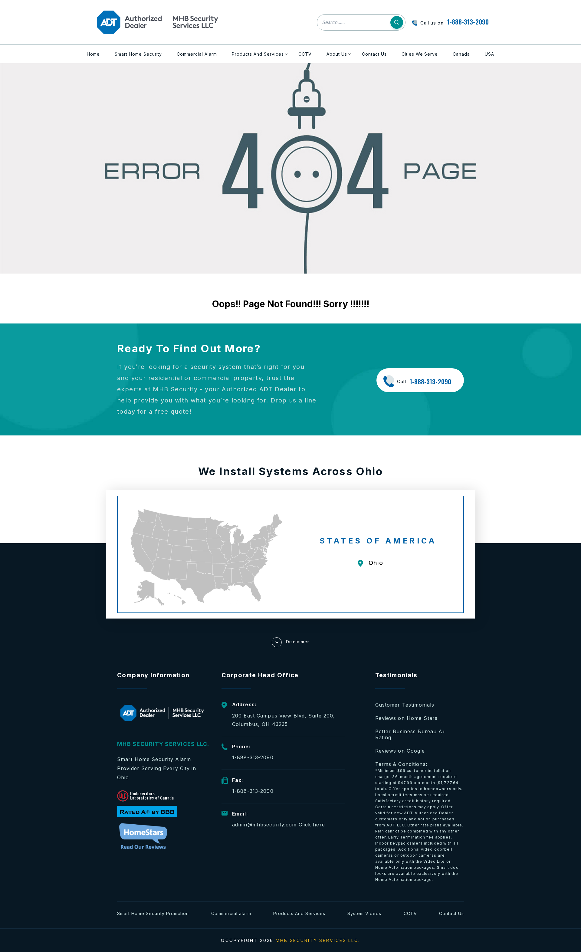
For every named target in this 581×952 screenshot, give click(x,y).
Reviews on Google (400, 751)
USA (489, 54)
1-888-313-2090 (468, 22)
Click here (312, 825)
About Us (337, 54)
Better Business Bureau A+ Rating (410, 734)
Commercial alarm (231, 913)
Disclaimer (297, 641)
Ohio (376, 562)
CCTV (305, 54)
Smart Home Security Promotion (153, 913)
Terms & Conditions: (419, 821)
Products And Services (258, 54)
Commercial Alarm (197, 54)
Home (93, 54)
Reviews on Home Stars (406, 718)
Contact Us (374, 54)
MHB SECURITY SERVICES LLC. (318, 940)
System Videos (364, 913)
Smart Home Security (138, 54)
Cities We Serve (420, 54)
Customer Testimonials (405, 705)
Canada (461, 54)
